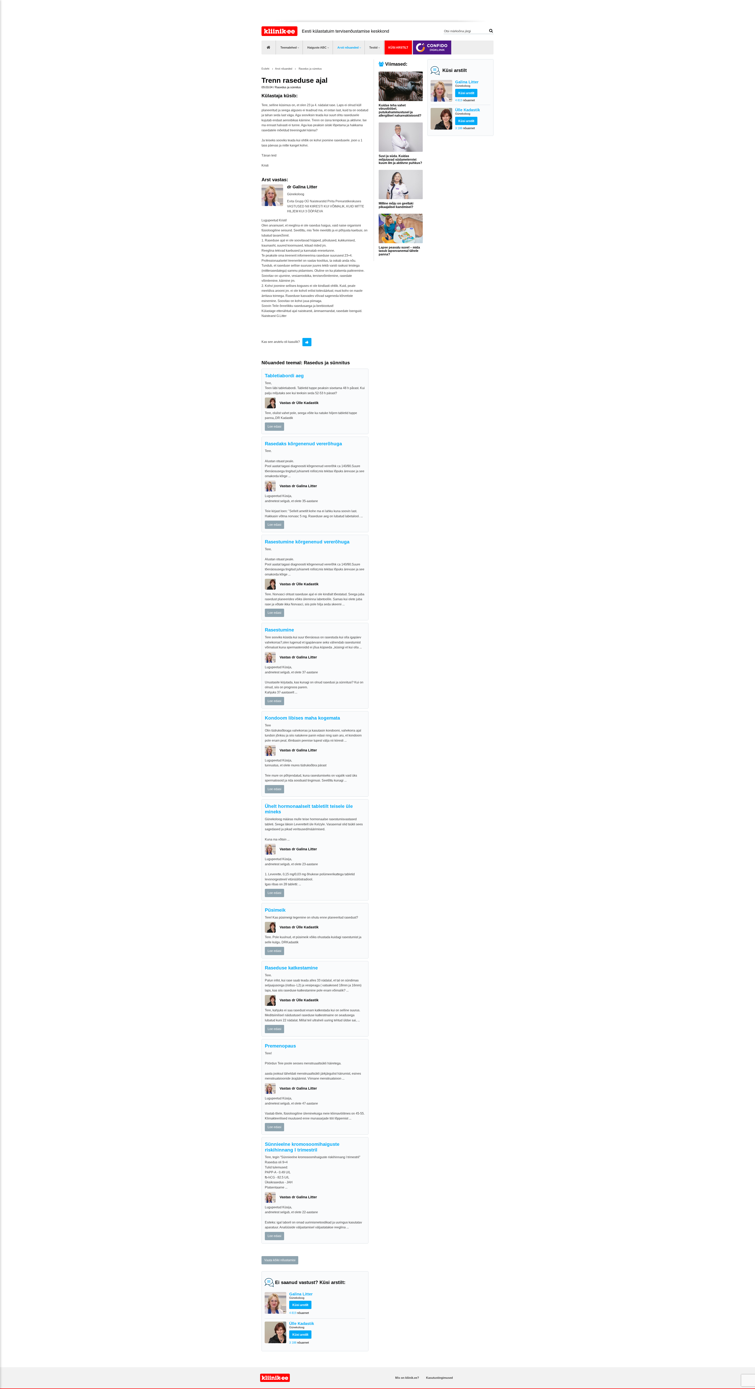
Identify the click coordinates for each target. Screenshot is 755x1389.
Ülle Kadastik (467, 111)
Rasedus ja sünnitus (310, 68)
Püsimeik (275, 910)
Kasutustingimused (439, 1377)
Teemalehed (288, 47)
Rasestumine (279, 629)
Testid (373, 47)
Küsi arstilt (398, 47)
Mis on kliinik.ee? (407, 1377)
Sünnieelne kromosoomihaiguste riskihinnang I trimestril (302, 1146)
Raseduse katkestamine (291, 967)
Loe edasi (274, 426)
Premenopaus (280, 1045)
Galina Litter (467, 83)
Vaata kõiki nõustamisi (280, 1260)
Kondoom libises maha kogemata (302, 718)
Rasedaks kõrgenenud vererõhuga (303, 443)
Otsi (491, 30)
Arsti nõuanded (348, 47)
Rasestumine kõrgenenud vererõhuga (307, 541)
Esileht (265, 68)
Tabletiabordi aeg (284, 375)
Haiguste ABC (317, 47)
